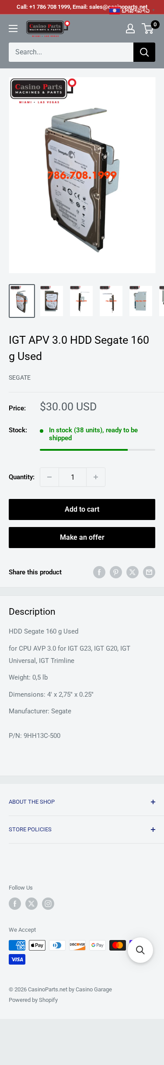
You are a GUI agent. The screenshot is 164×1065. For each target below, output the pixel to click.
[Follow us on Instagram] (48, 904)
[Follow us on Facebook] (15, 904)
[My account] (130, 28)
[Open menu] (13, 28)
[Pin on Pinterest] (116, 572)
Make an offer (82, 537)
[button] (140, 950)
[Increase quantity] (96, 477)
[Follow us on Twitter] (31, 904)
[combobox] (71, 52)
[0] (148, 28)
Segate (20, 377)
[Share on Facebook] (99, 572)
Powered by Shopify (33, 1000)
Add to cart (82, 509)
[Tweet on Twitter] (132, 572)
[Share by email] (149, 572)
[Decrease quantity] (49, 477)
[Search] (144, 52)
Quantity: (22, 477)
